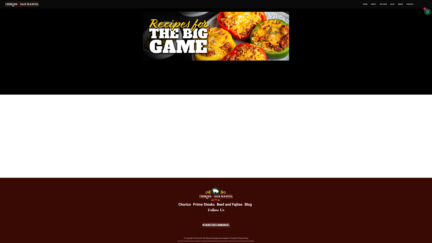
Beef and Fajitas (229, 204)
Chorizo (184, 204)
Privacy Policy (243, 238)
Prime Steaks (204, 204)
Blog (248, 204)
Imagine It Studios (230, 238)
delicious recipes (229, 77)
